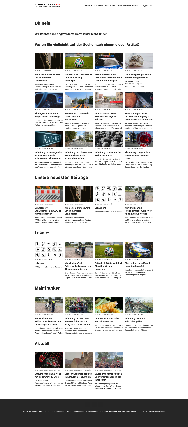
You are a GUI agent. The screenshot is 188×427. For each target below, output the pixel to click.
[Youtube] (100, 404)
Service (108, 5)
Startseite (87, 5)
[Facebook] (87, 404)
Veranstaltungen (130, 5)
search (151, 5)
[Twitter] (94, 404)
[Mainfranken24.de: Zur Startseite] (47, 5)
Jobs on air (117, 5)
